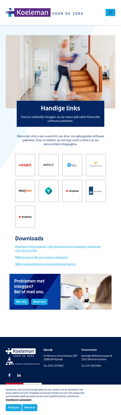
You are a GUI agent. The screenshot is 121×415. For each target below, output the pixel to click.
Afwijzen (13, 407)
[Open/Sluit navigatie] (110, 12)
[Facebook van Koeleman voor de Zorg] (9, 375)
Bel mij (21, 302)
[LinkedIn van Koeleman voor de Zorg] (19, 375)
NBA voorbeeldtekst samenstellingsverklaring (45, 264)
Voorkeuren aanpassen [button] (19, 399)
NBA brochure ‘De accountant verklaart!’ (41, 257)
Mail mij (39, 302)
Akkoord (29, 407)
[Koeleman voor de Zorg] (44, 12)
